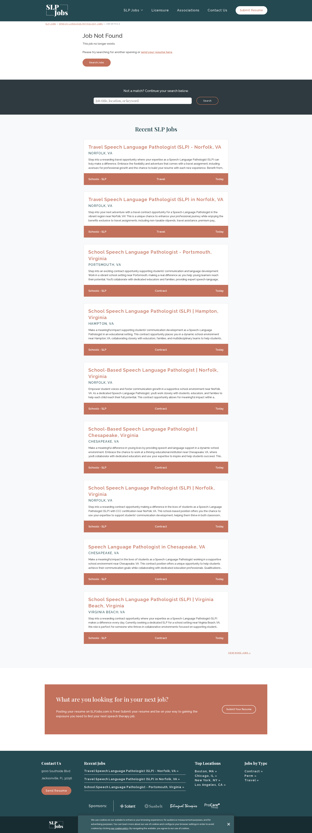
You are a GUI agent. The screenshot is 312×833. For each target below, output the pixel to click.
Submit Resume (251, 10)
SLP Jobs (51, 24)
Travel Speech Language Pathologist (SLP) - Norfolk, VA (154, 147)
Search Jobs (96, 62)
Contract (252, 771)
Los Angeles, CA (209, 784)
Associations (188, 10)
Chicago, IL (204, 775)
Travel (250, 780)
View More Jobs (238, 653)
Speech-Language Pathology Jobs (81, 24)
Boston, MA (204, 771)
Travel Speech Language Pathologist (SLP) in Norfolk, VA (156, 199)
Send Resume (56, 790)
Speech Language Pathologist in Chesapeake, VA (146, 547)
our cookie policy (119, 828)
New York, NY (206, 780)
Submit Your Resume (239, 709)
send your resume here (156, 52)
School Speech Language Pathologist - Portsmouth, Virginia (132, 787)
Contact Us (218, 10)
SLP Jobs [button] (131, 10)
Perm (249, 775)
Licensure (160, 10)
